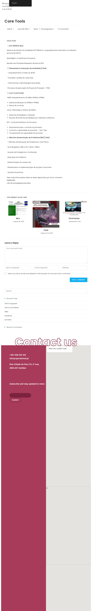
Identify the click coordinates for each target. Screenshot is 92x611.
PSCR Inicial (74, 218)
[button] (87, 4)
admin (9, 29)
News (36, 29)
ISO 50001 (8, 320)
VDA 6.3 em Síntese (12, 308)
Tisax (46, 230)
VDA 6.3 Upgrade (11, 303)
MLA (18, 218)
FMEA (6, 312)
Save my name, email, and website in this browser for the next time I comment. (39, 273)
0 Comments (63, 29)
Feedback (8, 316)
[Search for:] (46, 291)
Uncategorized (47, 29)
